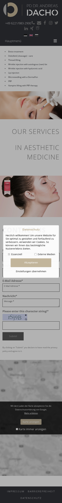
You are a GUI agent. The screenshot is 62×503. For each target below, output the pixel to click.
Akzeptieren (31, 262)
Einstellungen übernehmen (31, 271)
